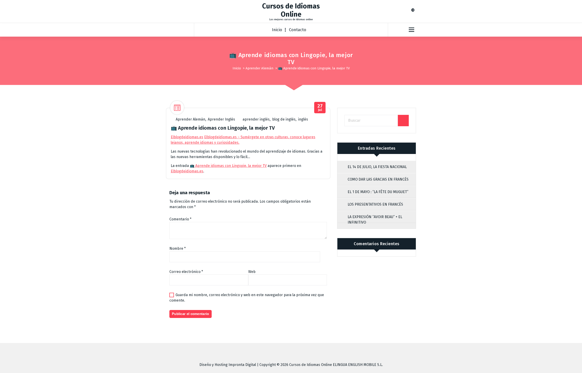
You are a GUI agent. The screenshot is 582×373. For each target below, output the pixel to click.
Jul (320, 107)
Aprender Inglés (221, 119)
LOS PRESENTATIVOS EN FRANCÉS (375, 204)
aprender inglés (256, 119)
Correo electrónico (186, 272)
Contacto (297, 29)
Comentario (180, 219)
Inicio (277, 29)
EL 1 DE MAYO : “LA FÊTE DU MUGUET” (378, 192)
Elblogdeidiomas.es (187, 137)
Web (252, 272)
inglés (303, 119)
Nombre (177, 248)
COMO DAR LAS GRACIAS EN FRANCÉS (378, 179)
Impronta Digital (242, 365)
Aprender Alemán (259, 68)
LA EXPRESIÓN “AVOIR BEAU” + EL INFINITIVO (375, 219)
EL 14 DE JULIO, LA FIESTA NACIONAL (377, 167)
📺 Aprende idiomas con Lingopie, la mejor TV (228, 166)
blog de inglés (284, 119)
